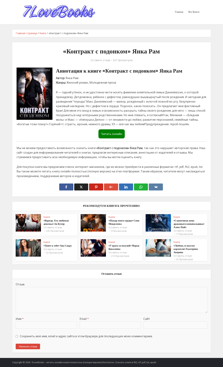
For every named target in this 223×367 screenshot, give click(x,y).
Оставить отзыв (100, 60)
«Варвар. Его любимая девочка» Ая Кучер (56, 222)
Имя (20, 319)
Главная (179, 12)
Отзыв (20, 284)
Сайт (146, 319)
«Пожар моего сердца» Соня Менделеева (124, 222)
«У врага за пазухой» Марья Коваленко (124, 247)
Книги (42, 33)
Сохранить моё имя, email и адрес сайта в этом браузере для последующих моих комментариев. (86, 336)
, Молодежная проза (102, 82)
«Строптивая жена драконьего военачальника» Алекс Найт (189, 224)
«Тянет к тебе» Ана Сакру (58, 245)
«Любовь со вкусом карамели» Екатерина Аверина (186, 249)
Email (84, 319)
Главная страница (26, 33)
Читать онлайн (111, 134)
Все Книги (193, 12)
